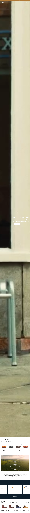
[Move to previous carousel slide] (26, 442)
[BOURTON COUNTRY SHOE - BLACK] (11, 446)
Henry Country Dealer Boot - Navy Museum (18, 510)
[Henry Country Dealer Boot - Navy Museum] (18, 506)
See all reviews (15, 496)
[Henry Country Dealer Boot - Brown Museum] (11, 506)
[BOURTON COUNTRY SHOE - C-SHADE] (25, 446)
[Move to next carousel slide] (28, 441)
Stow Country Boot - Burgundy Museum (4, 510)
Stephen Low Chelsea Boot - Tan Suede (26, 510)
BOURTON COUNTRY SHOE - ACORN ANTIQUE (4, 450)
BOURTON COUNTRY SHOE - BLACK (11, 449)
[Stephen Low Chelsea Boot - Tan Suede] (25, 506)
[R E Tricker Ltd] (2, 2)
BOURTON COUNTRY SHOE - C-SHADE (25, 449)
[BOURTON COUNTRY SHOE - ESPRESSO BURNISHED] (18, 446)
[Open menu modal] (28, 2)
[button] (2, 489)
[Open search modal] (25, 2)
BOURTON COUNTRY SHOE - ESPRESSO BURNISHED (18, 450)
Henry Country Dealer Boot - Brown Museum (11, 510)
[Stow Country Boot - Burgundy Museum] (4, 506)
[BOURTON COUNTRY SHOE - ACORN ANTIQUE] (4, 446)
